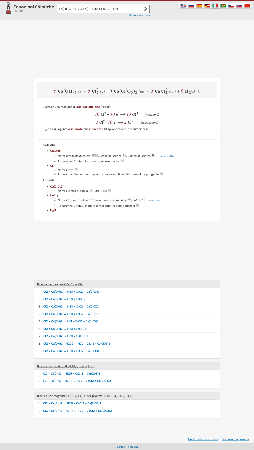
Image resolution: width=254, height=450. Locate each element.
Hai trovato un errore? (203, 439)
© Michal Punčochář (127, 446)
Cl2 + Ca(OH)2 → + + (71, 373)
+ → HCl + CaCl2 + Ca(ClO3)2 (71, 321)
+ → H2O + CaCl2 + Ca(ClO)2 (70, 306)
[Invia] (145, 8)
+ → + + (72, 403)
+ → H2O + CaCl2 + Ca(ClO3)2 (71, 291)
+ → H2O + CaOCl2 (64, 299)
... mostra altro (166, 156)
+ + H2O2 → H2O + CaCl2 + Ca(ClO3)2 (76, 343)
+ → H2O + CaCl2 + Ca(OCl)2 (70, 314)
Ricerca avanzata (139, 15)
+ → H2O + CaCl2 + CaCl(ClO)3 (71, 351)
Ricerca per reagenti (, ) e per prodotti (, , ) (85, 395)
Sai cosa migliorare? (235, 439)
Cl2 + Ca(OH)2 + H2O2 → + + (77, 380)
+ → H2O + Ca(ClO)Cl (65, 336)
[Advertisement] (127, 48)
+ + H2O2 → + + (77, 410)
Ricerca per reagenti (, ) (60, 284)
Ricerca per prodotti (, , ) (65, 366)
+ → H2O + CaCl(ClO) (65, 328)
